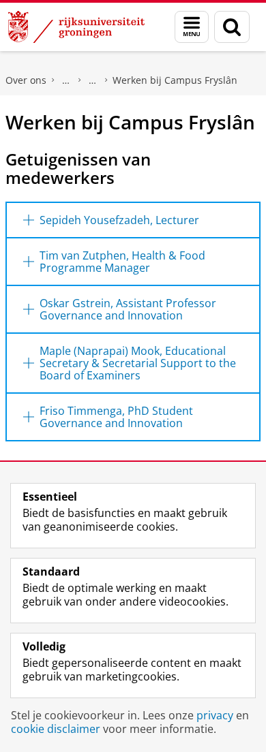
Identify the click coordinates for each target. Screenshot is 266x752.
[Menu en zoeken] (191, 27)
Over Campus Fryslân (93, 80)
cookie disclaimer (55, 729)
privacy (214, 715)
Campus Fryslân (66, 80)
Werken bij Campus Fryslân (175, 80)
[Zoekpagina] (232, 27)
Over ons (25, 80)
